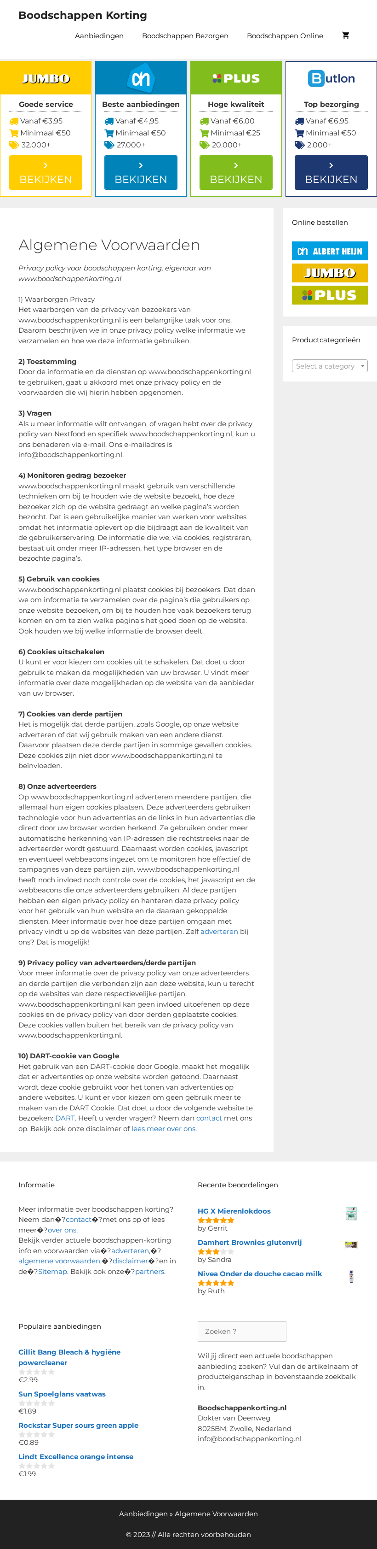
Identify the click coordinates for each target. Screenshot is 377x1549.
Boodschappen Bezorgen (185, 35)
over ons (62, 1230)
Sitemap (52, 1271)
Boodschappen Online (285, 35)
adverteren (219, 931)
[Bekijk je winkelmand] (345, 36)
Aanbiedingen (99, 35)
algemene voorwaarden (59, 1260)
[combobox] (330, 365)
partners (149, 1271)
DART (65, 1118)
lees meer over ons (163, 1128)
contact (209, 1118)
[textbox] (329, 366)
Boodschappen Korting (82, 15)
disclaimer (130, 1260)
